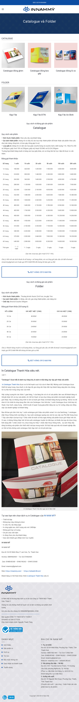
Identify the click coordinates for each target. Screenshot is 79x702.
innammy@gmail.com (29, 611)
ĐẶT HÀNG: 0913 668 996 (40, 272)
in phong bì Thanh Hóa (35, 576)
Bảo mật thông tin (11, 660)
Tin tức (6, 656)
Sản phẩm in (8, 648)
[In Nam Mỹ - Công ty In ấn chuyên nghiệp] (39, 9)
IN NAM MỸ (49, 515)
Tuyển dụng (8, 667)
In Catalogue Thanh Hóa (10, 384)
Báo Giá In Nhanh (39, 2)
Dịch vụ (6, 652)
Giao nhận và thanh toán (13, 663)
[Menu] (3, 9)
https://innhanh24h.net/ (32, 571)
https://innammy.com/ (14, 571)
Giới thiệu (7, 645)
